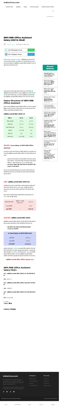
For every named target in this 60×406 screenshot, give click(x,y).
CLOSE (54, 1)
